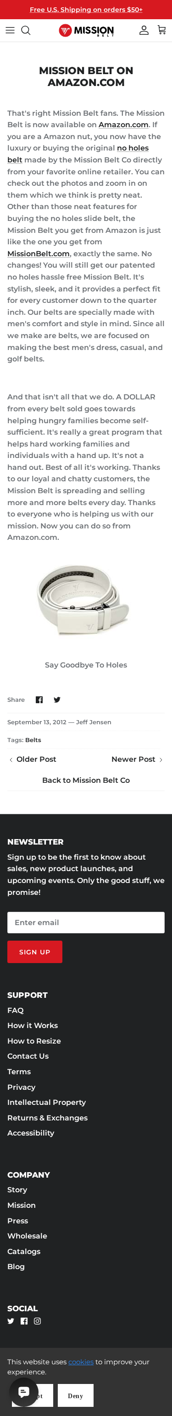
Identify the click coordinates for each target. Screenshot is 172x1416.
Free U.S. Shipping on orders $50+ (86, 9)
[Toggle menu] (10, 30)
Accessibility (30, 1133)
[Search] (30, 30)
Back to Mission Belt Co (86, 780)
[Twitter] (10, 1321)
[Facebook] (24, 1321)
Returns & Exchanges (47, 1118)
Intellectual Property (46, 1102)
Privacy (21, 1087)
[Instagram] (37, 1321)
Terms (19, 1071)
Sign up (34, 952)
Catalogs (23, 1251)
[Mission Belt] (86, 30)
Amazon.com (124, 124)
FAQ (15, 1010)
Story (17, 1189)
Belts (33, 739)
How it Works (32, 1025)
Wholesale (27, 1236)
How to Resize (34, 1041)
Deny (75, 1396)
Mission (21, 1205)
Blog (16, 1266)
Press (17, 1221)
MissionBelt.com (38, 253)
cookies (81, 1361)
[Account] (142, 30)
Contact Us (28, 1056)
